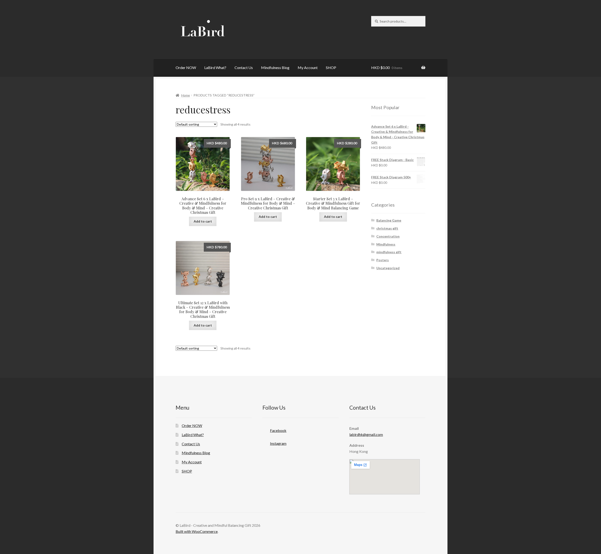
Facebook (278, 430)
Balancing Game (388, 220)
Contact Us (244, 67)
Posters (382, 260)
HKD (386, 67)
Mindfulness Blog (275, 67)
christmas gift (387, 228)
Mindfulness (385, 244)
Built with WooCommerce (197, 531)
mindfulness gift (388, 252)
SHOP (331, 67)
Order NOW (186, 67)
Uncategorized (388, 268)
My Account (308, 67)
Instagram (278, 443)
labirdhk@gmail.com (366, 434)
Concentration (388, 236)
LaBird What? (215, 67)
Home (185, 95)
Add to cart (203, 221)
